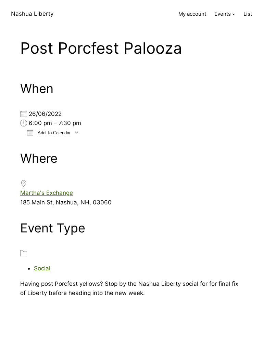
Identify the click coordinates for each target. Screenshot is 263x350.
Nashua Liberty (32, 13)
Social (42, 268)
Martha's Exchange (46, 192)
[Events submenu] (233, 13)
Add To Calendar (54, 132)
